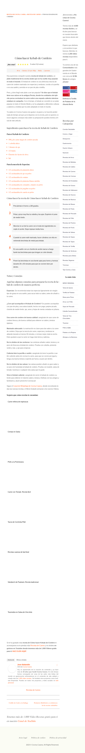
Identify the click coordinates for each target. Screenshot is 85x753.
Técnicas (66, 265)
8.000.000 (66, 88)
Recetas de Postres (69, 223)
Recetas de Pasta (68, 209)
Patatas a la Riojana (69, 332)
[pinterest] (77, 7)
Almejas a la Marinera (70, 337)
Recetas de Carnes (37, 645)
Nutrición (66, 153)
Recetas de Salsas (69, 232)
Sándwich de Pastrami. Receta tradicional (23, 582)
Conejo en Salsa (14, 432)
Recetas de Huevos (69, 195)
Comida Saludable (69, 129)
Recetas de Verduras (69, 251)
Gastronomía (67, 143)
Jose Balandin (23, 665)
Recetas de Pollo (68, 218)
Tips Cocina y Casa (69, 270)
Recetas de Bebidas (69, 162)
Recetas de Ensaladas (70, 181)
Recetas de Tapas (69, 241)
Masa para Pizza (68, 297)
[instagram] (65, 7)
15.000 (66, 95)
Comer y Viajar (67, 134)
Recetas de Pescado (69, 213)
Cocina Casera (27, 667)
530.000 (66, 91)
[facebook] (57, 7)
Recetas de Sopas (69, 237)
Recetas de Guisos (69, 185)
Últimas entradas (21, 660)
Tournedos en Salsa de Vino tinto (20, 612)
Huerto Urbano (67, 148)
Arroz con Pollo (68, 302)
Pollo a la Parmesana (16, 462)
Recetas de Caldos (69, 167)
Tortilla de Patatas (68, 292)
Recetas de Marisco (69, 199)
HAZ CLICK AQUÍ (19, 651)
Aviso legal (23, 737)
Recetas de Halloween (70, 190)
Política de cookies (38, 737)
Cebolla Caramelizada (70, 311)
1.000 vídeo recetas (25, 678)
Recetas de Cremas (69, 176)
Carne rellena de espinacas (18, 402)
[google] (73, 7)
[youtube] (69, 7)
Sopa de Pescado (68, 306)
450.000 (73, 88)
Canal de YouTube (27, 721)
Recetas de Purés (68, 227)
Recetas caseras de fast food (18, 552)
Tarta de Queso (68, 288)
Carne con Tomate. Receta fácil (19, 492)
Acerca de (11, 660)
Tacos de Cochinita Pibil (17, 522)
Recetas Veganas (68, 260)
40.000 (73, 91)
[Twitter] (57, 665)
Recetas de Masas (69, 204)
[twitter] (61, 7)
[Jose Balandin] (12, 672)
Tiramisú (65, 323)
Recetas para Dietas (69, 256)
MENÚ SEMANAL (68, 283)
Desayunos (66, 139)
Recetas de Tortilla (69, 246)
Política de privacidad (58, 737)
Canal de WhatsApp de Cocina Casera (27, 386)
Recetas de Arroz (68, 157)
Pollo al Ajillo (67, 328)
